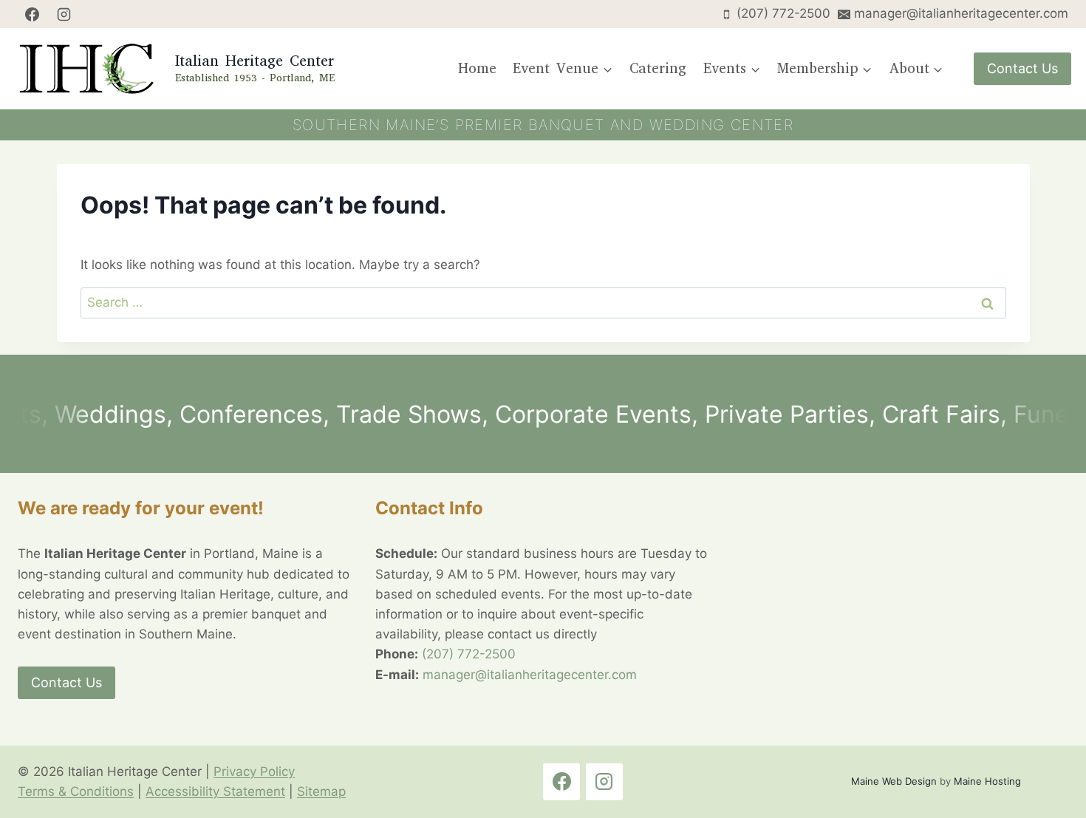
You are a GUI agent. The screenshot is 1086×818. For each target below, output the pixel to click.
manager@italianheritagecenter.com (530, 674)
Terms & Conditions (76, 791)
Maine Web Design (894, 781)
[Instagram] (64, 14)
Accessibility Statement (215, 791)
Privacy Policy (254, 771)
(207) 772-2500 (469, 654)
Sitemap (321, 791)
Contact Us (1022, 68)
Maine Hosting (987, 781)
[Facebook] (32, 14)
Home (477, 68)
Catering (657, 68)
